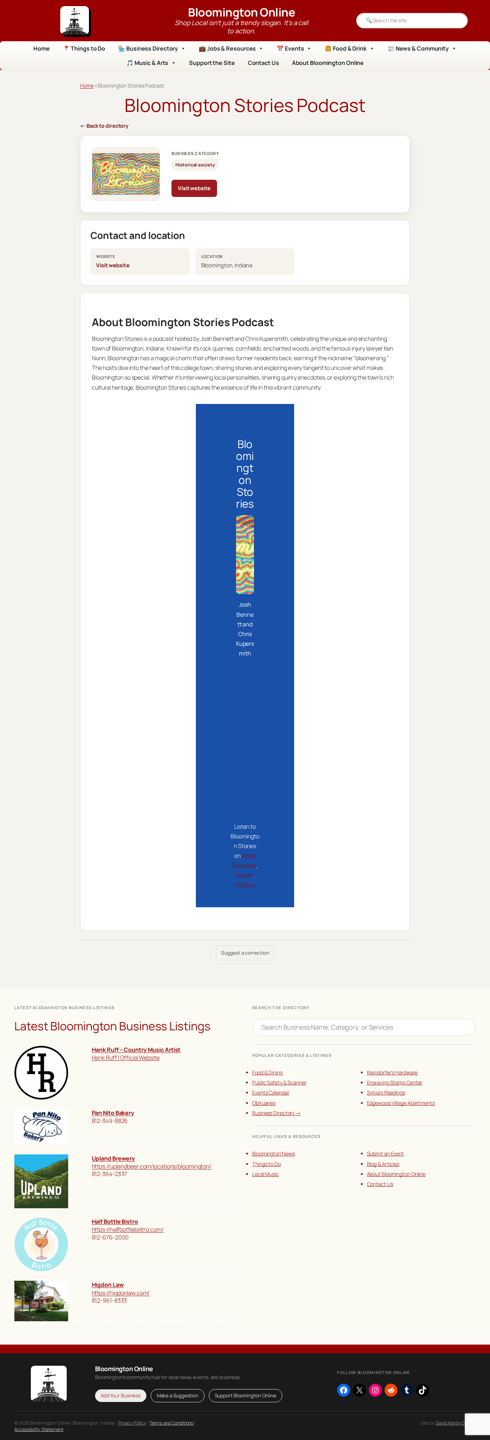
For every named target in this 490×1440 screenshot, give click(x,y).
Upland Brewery (113, 1158)
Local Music (265, 1174)
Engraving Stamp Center (395, 1082)
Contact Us (263, 63)
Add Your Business (121, 1395)
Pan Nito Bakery (113, 1113)
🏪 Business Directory (148, 48)
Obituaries (263, 1103)
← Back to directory (104, 125)
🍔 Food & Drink (346, 48)
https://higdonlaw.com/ (121, 1293)
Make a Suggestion (177, 1395)
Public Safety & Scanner (279, 1082)
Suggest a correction (245, 952)
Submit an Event (385, 1153)
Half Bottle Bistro (115, 1221)
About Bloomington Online (328, 63)
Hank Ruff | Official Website (126, 1058)
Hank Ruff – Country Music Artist (136, 1050)
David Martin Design (456, 1423)
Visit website (194, 188)
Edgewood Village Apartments (401, 1103)
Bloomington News (273, 1153)
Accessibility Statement (38, 1429)
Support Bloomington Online (245, 1395)
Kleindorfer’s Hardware (392, 1072)
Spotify (244, 875)
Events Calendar (270, 1092)
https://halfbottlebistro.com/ (128, 1229)
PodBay (244, 885)
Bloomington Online (241, 12)
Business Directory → (276, 1113)
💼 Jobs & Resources (227, 48)
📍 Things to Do (84, 48)
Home (41, 48)
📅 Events (290, 48)
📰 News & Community (418, 48)
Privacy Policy (132, 1423)
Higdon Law (108, 1285)
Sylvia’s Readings (386, 1092)
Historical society (195, 164)
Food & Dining (267, 1072)
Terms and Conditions (171, 1423)
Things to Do (266, 1164)
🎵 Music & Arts (147, 63)
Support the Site (212, 63)
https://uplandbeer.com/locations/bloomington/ (152, 1166)
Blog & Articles (383, 1164)
